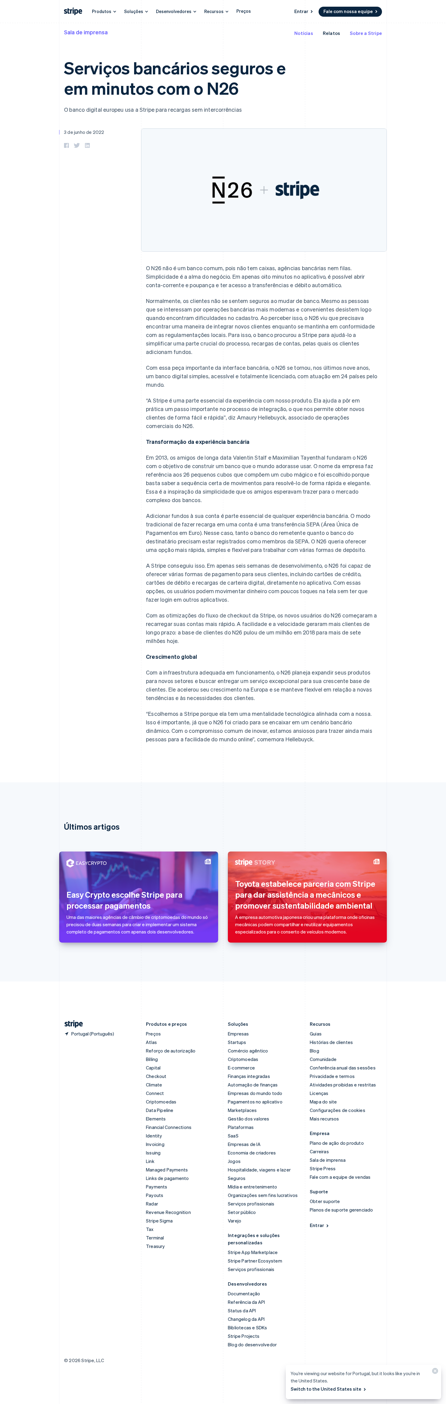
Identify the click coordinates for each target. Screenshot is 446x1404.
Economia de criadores (252, 1153)
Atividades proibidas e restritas (343, 1085)
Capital (153, 1068)
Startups (237, 1042)
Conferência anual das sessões (343, 1068)
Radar (152, 1204)
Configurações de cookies (337, 1110)
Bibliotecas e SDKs (247, 1327)
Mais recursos (324, 1119)
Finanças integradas (249, 1076)
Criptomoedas (161, 1102)
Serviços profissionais (251, 1204)
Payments (156, 1187)
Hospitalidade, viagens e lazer (259, 1170)
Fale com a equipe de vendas (340, 1177)
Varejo (234, 1221)
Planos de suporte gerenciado (341, 1210)
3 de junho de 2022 (84, 132)
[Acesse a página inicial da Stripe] (71, 1024)
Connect (155, 1093)
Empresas (238, 1034)
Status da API (242, 1310)
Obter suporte (325, 1201)
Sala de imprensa (86, 32)
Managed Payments (167, 1170)
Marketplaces (242, 1110)
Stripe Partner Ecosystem (255, 1261)
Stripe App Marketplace (253, 1252)
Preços (243, 11)
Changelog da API (246, 1319)
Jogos (234, 1161)
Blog (314, 1051)
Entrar (301, 11)
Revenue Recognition (168, 1212)
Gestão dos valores (248, 1119)
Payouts (154, 1195)
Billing (152, 1059)
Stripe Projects (243, 1336)
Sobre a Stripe (366, 33)
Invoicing (155, 1144)
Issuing (153, 1153)
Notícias (303, 33)
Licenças (319, 1093)
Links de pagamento (167, 1178)
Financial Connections (168, 1127)
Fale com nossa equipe (348, 11)
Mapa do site (323, 1102)
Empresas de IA (244, 1144)
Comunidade (323, 1059)
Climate (154, 1085)
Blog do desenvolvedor (252, 1344)
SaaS (233, 1136)
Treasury (155, 1246)
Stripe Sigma (159, 1221)
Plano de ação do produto (337, 1143)
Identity (154, 1136)
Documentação (244, 1293)
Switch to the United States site (326, 1389)
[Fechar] (434, 1372)
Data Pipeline (160, 1110)
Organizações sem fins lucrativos (263, 1195)
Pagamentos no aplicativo (255, 1102)
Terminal (155, 1238)
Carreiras (319, 1151)
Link (150, 1161)
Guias (316, 1034)
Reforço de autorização (170, 1051)
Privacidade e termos (332, 1076)
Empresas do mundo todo (255, 1093)
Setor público (242, 1212)
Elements (156, 1119)
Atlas (151, 1042)
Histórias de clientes (331, 1042)
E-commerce (241, 1068)
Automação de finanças (253, 1085)
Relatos (331, 33)
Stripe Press (323, 1168)
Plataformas (241, 1127)
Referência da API (246, 1302)
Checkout (156, 1076)
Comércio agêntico (248, 1051)
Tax (150, 1229)
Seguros (236, 1178)
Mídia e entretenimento (252, 1187)
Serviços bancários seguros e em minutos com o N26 (175, 78)
